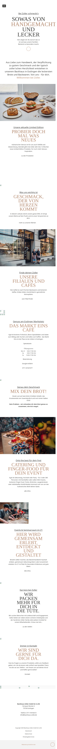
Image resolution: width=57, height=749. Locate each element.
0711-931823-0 (31, 713)
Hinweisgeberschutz (28, 737)
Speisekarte (27, 344)
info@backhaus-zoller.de (28, 715)
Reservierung (27, 359)
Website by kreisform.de (28, 744)
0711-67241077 (27, 368)
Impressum (28, 731)
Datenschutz (28, 734)
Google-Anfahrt (27, 364)
